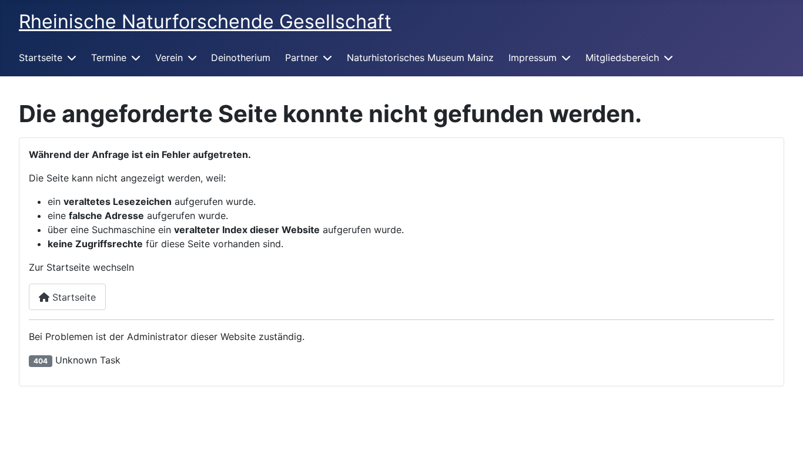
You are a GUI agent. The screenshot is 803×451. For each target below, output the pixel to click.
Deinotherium (240, 57)
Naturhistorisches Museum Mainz (420, 57)
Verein (169, 57)
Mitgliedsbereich (622, 57)
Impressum (532, 57)
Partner (301, 57)
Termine (108, 57)
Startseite (40, 57)
